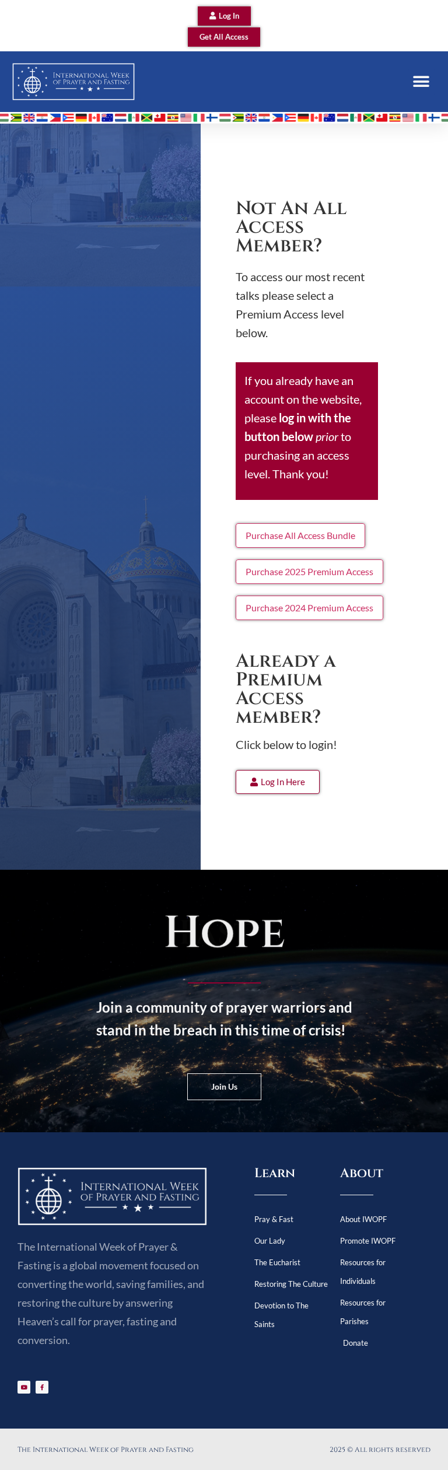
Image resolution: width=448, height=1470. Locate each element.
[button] (421, 82)
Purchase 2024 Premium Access (309, 607)
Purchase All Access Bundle (300, 535)
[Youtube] (24, 1387)
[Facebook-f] (42, 1387)
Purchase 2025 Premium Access (309, 571)
